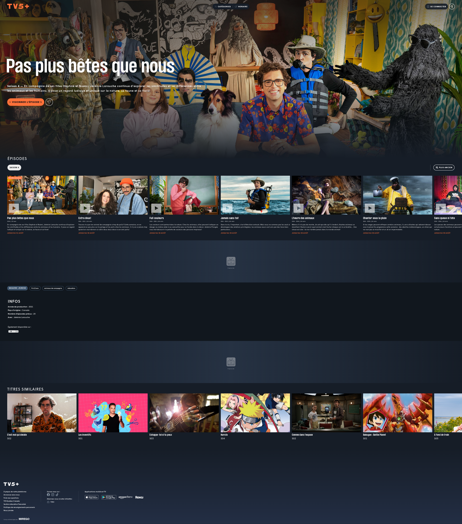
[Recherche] (452, 6)
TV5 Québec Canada (12, 501)
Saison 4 (14, 167)
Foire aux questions (11, 498)
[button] (223, 6)
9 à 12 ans (35, 288)
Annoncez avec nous (12, 495)
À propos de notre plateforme (15, 492)
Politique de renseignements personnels (19, 507)
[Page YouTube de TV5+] (57, 494)
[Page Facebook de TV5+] (48, 494)
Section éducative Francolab (15, 504)
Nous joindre (9, 510)
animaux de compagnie (53, 288)
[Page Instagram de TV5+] (52, 494)
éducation (71, 288)
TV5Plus (18, 6)
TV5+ (53, 502)
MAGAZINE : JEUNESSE (17, 288)
